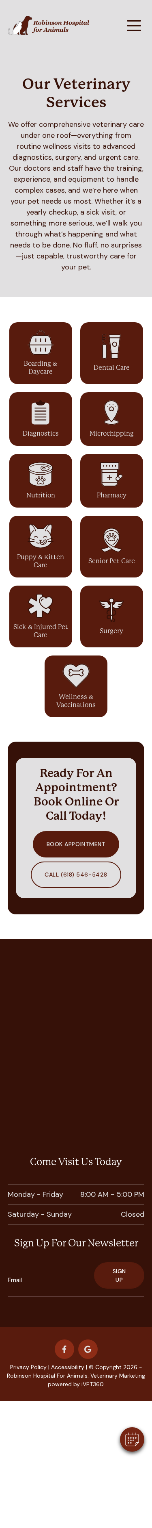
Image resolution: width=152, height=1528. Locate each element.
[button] (132, 1439)
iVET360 (92, 1384)
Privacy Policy (28, 1367)
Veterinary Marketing (117, 1375)
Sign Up (119, 1275)
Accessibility (67, 1367)
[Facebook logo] (64, 1349)
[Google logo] (88, 1349)
